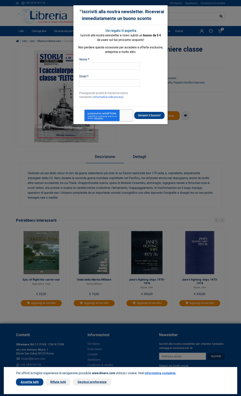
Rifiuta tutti (58, 382)
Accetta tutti (30, 382)
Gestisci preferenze (92, 382)
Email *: (84, 76)
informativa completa (160, 373)
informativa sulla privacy (108, 96)
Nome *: (84, 59)
